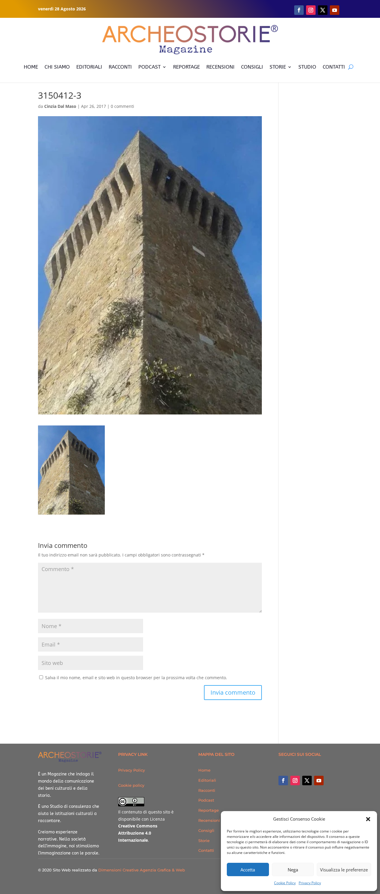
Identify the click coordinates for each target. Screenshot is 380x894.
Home (204, 770)
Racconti (206, 790)
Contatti (206, 850)
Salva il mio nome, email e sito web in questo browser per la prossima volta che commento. (136, 677)
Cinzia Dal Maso (60, 106)
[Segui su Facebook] (299, 10)
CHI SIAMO (57, 67)
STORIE (278, 67)
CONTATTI (334, 67)
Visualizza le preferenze (344, 870)
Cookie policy (131, 785)
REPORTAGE (186, 67)
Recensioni (209, 820)
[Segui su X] (322, 10)
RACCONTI (120, 67)
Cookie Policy (285, 882)
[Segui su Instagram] (311, 10)
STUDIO (307, 67)
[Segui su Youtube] (334, 10)
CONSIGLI (252, 67)
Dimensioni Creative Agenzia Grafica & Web (141, 870)
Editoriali (207, 780)
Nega (293, 870)
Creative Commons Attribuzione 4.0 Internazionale (137, 833)
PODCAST (149, 67)
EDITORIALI (89, 67)
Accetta (247, 870)
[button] (368, 819)
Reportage (208, 810)
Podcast (206, 800)
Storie (204, 840)
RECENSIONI (220, 67)
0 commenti (122, 106)
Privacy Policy (310, 882)
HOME (31, 67)
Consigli (206, 830)
